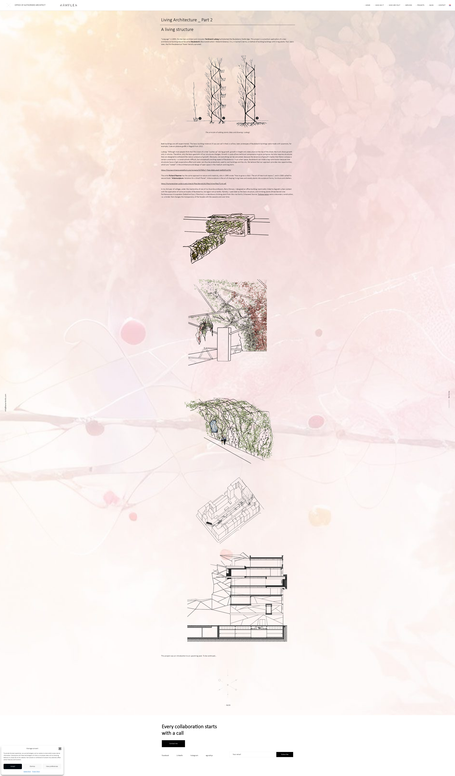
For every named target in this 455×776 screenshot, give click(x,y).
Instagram (194, 755)
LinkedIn (180, 755)
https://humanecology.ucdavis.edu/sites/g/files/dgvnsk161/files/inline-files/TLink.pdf (194, 184)
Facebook (165, 755)
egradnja (209, 755)
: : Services (408, 5)
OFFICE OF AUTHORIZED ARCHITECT (30, 5)
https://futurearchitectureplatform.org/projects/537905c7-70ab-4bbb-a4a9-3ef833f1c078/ (196, 170)
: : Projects (420, 5)
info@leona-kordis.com (6, 403)
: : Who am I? (379, 5)
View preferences (52, 766)
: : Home (367, 5)
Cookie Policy (27, 771)
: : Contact (441, 5)
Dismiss (32, 766)
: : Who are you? (393, 5)
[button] (60, 748)
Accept (12, 766)
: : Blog (430, 5)
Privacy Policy (36, 771)
